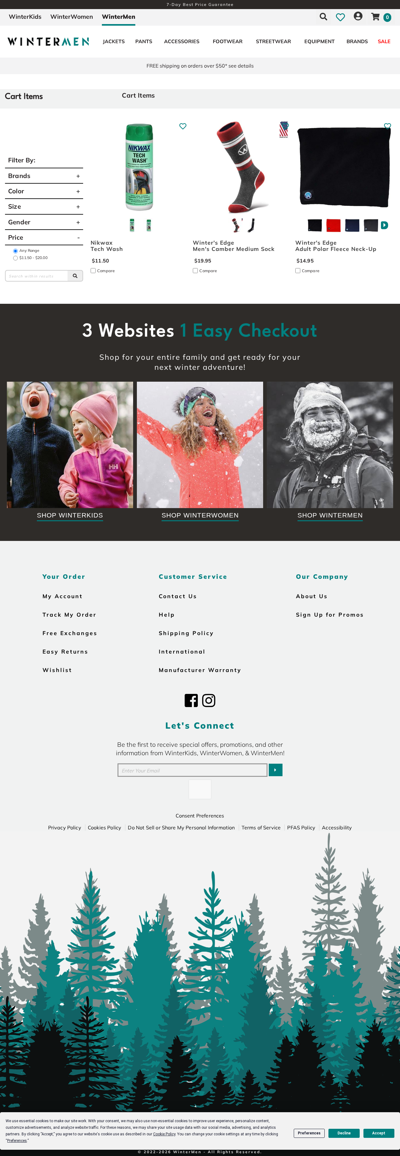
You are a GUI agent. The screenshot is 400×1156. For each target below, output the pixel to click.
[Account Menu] (358, 16)
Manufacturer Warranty (200, 669)
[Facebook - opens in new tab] (191, 700)
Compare (106, 270)
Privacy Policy (64, 827)
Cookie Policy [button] (164, 1134)
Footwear (227, 41)
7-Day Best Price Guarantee (200, 4)
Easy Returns (65, 651)
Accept (378, 1133)
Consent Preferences (200, 815)
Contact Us (178, 596)
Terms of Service (261, 827)
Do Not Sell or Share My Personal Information (181, 827)
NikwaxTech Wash (107, 245)
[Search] (75, 275)
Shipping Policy (186, 632)
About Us (312, 596)
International (182, 651)
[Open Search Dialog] (323, 16)
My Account (62, 596)
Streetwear (273, 41)
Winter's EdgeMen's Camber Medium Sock (234, 245)
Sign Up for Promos (330, 614)
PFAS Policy (301, 827)
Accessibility (337, 827)
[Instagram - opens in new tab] (208, 700)
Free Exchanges (70, 632)
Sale (384, 41)
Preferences (309, 1133)
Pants (143, 41)
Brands (357, 41)
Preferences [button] (17, 1140)
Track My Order (69, 614)
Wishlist (57, 669)
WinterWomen (71, 16)
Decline (344, 1133)
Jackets (114, 41)
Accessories (181, 41)
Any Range (29, 250)
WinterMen (118, 16)
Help (167, 614)
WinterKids (25, 16)
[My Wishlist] (340, 16)
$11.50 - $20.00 (33, 257)
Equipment (319, 41)
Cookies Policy (104, 827)
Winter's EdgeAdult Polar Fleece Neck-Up (336, 245)
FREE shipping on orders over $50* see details (200, 66)
